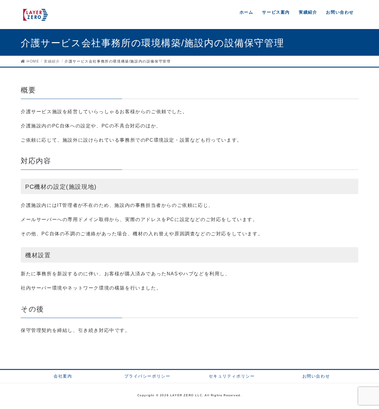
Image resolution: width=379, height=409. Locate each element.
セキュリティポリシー (232, 376)
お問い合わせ (316, 376)
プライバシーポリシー (147, 376)
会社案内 (63, 376)
